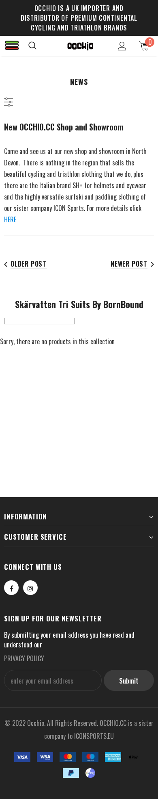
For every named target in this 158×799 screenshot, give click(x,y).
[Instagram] (30, 587)
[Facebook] (11, 587)
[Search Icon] (40, 46)
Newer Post (129, 264)
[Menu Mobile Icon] (12, 46)
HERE (10, 219)
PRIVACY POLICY (24, 658)
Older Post (29, 264)
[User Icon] (122, 46)
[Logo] (80, 45)
